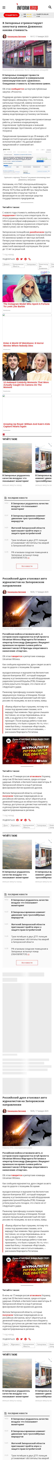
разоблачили (37, 232)
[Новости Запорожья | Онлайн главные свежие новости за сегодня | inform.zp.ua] (27, 7)
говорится (16, 656)
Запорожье (31, 264)
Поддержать (11, 15)
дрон (6, 825)
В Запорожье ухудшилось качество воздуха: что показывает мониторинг (16, 478)
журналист (15, 825)
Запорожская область (18, 265)
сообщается (17, 88)
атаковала (35, 776)
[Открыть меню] (4, 7)
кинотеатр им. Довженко (43, 266)
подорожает (9, 215)
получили (8, 796)
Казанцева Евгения (17, 36)
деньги (6, 264)
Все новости (27, 566)
